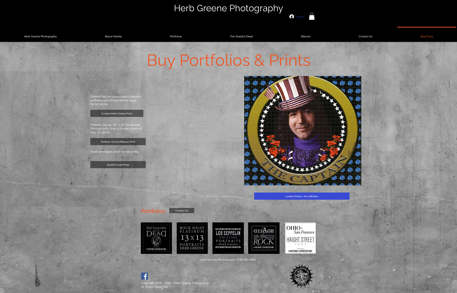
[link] (312, 16)
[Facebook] (144, 276)
